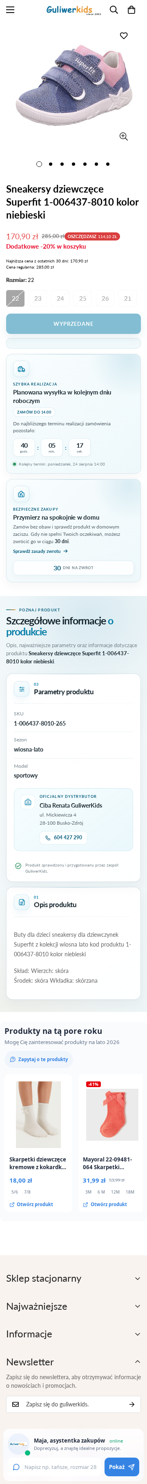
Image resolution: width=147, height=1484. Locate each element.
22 (15, 298)
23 (38, 298)
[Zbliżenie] (123, 137)
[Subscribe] (132, 1404)
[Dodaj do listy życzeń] (123, 35)
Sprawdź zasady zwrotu (36, 551)
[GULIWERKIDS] (74, 9)
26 (105, 298)
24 (60, 298)
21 (127, 298)
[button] (131, 9)
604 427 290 (68, 837)
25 (83, 298)
